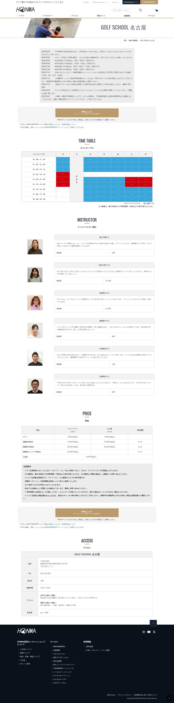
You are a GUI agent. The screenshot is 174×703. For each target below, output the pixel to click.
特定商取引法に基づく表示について (145, 695)
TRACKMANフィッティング (63, 668)
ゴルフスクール (59, 654)
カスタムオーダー (60, 679)
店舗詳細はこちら (47, 566)
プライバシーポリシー (125, 695)
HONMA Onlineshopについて (100, 2)
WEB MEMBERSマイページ (55, 127)
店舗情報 (127, 16)
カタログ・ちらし (60, 683)
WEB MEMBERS (149, 2)
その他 (22, 660)
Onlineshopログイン (131, 2)
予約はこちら (87, 113)
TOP (125, 40)
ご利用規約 (86, 2)
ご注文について (26, 649)
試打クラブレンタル (60, 657)
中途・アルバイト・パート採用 (98, 650)
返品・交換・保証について (30, 656)
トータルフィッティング (62, 672)
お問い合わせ (115, 2)
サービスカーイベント (61, 675)
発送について (25, 653)
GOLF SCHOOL (133, 40)
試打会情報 (57, 661)
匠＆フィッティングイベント (64, 665)
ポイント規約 (25, 664)
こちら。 (73, 124)
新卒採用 (89, 646)
